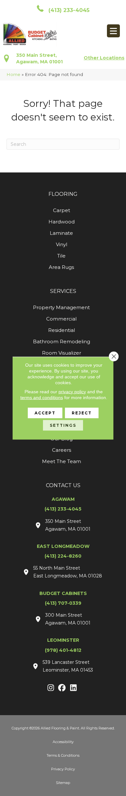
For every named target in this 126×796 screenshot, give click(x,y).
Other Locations (104, 58)
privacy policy (72, 391)
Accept (45, 412)
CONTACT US (63, 485)
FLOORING (63, 194)
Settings (63, 425)
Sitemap (63, 782)
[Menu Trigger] (113, 30)
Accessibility (63, 741)
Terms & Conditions (63, 755)
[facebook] (62, 688)
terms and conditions (41, 397)
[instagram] (51, 688)
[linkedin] (73, 688)
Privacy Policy (63, 769)
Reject (82, 412)
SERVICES (63, 291)
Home (13, 74)
